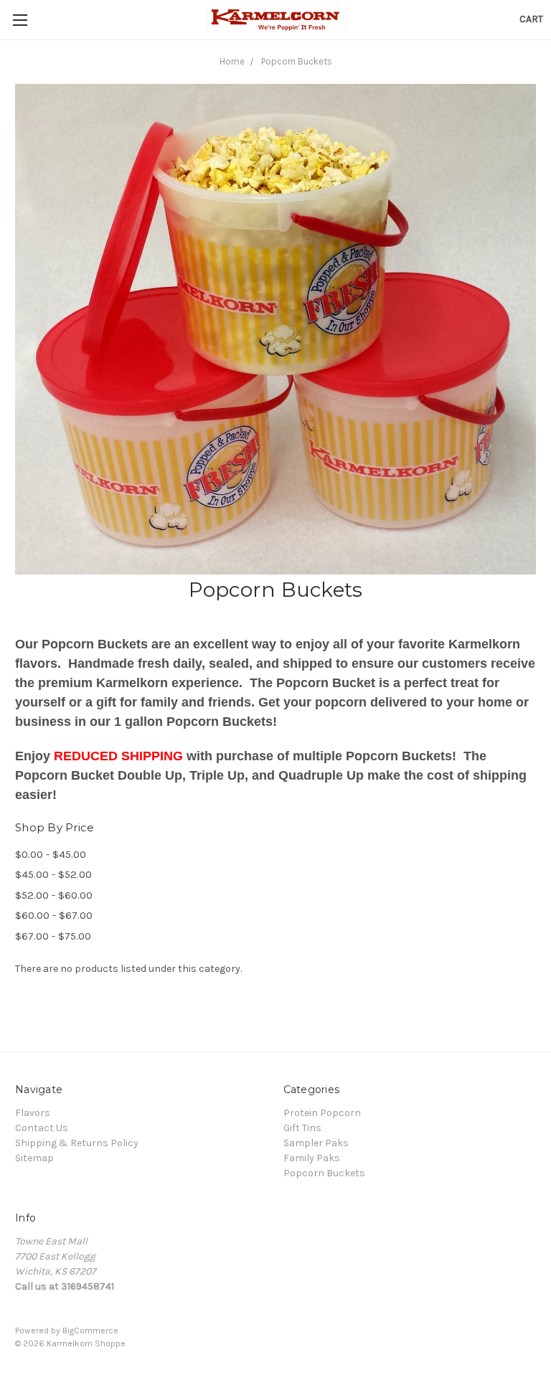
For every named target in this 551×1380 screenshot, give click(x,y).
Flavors (32, 1113)
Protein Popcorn (322, 1113)
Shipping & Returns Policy (76, 1143)
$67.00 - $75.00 (53, 936)
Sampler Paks (316, 1143)
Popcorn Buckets (296, 61)
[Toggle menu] (19, 19)
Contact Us (41, 1128)
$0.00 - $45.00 (50, 854)
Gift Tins (302, 1128)
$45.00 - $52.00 (53, 874)
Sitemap (34, 1158)
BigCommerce (90, 1330)
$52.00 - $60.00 (54, 895)
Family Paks (311, 1158)
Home (232, 61)
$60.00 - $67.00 (54, 915)
